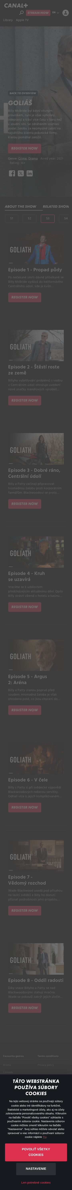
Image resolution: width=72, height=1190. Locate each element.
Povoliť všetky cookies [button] (36, 1152)
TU (44, 1136)
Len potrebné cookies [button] (36, 1182)
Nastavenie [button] (36, 1169)
